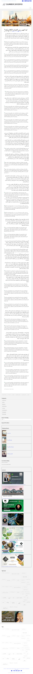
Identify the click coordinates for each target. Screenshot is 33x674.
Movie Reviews (4, 410)
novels (11, 586)
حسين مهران (25, 599)
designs (13, 579)
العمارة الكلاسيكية (18, 394)
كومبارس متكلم (10, 453)
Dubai (18, 580)
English (23, 580)
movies (7, 586)
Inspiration (23, 582)
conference (3, 579)
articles (9, 394)
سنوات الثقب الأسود (11, 446)
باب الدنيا (9, 433)
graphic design (28, 579)
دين (3, 602)
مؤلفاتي (24, 601)
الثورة (9, 597)
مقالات (28, 394)
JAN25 (28, 582)
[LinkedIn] (25, 0)
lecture (28, 584)
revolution (5, 592)
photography (17, 587)
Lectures (3, 408)
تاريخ (13, 597)
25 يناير (3, 572)
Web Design (4, 414)
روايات (7, 602)
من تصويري (5, 607)
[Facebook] (22, 0)
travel (18, 592)
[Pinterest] (29, 0)
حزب (27, 597)
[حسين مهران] (16, 4)
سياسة (13, 602)
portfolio (25, 589)
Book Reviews (4, 406)
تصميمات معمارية (19, 597)
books (25, 577)
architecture (4, 394)
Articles (20, 31)
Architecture (15, 31)
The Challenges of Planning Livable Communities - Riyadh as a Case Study (12, 498)
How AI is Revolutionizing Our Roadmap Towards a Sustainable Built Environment (13, 484)
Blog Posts (3, 404)
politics (25, 587)
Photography (4, 412)
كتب (19, 603)
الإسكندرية (4, 597)
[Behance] (30, 0)
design (8, 580)
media (3, 586)
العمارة (13, 394)
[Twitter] (23, 0)
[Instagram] (28, 0)
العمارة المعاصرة (24, 394)
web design (28, 593)
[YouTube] (26, 0)
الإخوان (26, 595)
